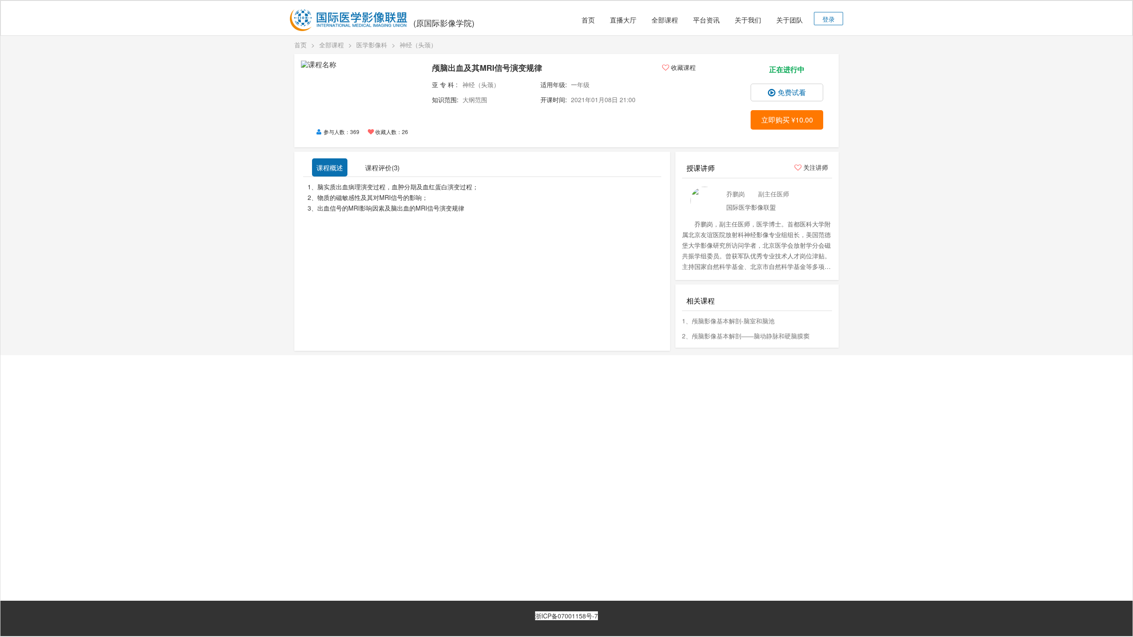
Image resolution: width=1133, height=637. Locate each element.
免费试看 (792, 92)
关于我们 (748, 19)
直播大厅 (623, 19)
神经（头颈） (418, 44)
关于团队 (789, 19)
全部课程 (664, 19)
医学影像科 (371, 44)
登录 (828, 19)
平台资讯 (706, 19)
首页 (588, 19)
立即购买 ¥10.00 (787, 120)
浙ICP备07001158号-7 (566, 615)
